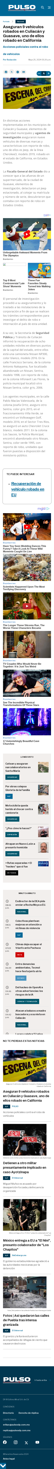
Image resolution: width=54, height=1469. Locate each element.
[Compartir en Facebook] (6, 72)
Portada (6, 21)
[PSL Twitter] (26, 1443)
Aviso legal (9, 1458)
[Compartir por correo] (23, 72)
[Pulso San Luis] (22, 8)
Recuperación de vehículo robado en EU (27, 489)
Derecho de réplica (29, 1413)
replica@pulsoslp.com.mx (16, 1430)
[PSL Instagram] (15, 1443)
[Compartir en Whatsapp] (17, 72)
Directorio (8, 1413)
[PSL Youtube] (37, 1443)
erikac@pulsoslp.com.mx (16, 1424)
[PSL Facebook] (5, 1443)
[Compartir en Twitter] (11, 71)
